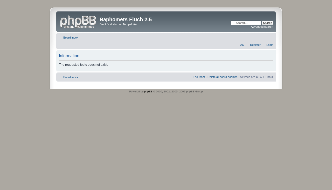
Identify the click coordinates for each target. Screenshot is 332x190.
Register (255, 44)
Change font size (269, 36)
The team (199, 76)
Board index (70, 37)
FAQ (241, 44)
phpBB (148, 91)
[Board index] (79, 21)
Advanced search (262, 26)
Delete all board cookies (223, 76)
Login (269, 44)
